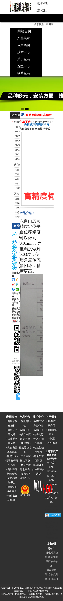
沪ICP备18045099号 (38, 590)
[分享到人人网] (13, 289)
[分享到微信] (17, 289)
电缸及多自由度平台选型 (38, 469)
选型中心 (23, 66)
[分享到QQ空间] (17, 279)
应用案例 (23, 45)
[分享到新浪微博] (13, 284)
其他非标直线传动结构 (25, 447)
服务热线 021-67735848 (42, 10)
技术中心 (23, 52)
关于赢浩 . (39, 24)
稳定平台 (16, 317)
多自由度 (16, 314)
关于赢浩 (23, 59)
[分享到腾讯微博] (17, 284)
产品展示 (23, 38)
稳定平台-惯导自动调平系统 (12, 460)
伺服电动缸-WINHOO (25, 425)
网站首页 (24, 31)
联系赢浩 (23, 73)
